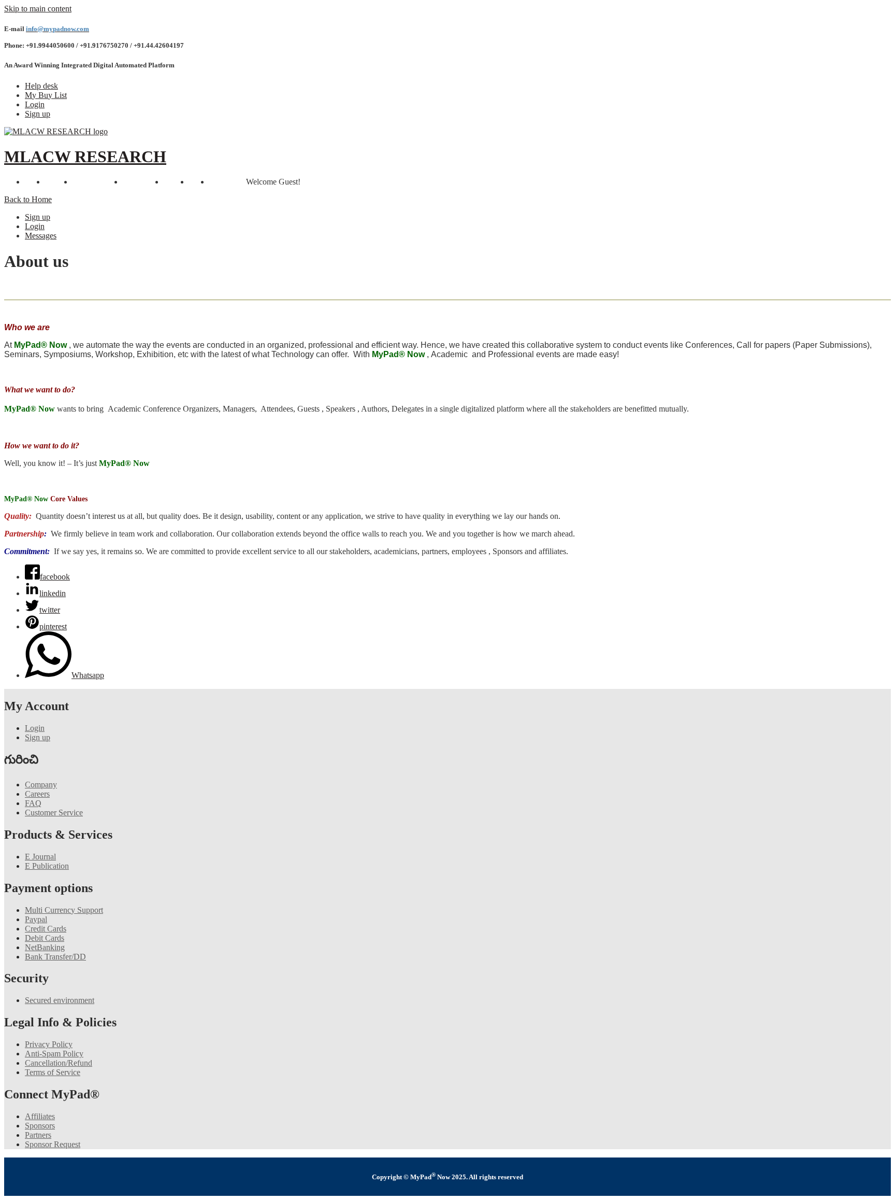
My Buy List (46, 95)
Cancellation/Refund (58, 1062)
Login (35, 104)
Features (59, 181)
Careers (37, 793)
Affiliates (40, 1116)
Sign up (37, 113)
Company (41, 784)
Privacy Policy (49, 1044)
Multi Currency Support (64, 910)
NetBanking (45, 947)
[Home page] (56, 131)
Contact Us (227, 181)
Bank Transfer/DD (55, 956)
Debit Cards (44, 938)
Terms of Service (52, 1072)
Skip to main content (37, 8)
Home (35, 181)
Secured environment (59, 1000)
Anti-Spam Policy (54, 1053)
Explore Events (98, 181)
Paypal (36, 919)
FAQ (33, 803)
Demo (199, 181)
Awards (176, 181)
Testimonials (143, 181)
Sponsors (40, 1125)
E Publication (47, 866)
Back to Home (28, 199)
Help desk (41, 85)
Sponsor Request (52, 1144)
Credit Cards (45, 928)
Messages (40, 235)
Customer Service (54, 812)
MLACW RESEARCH (85, 156)
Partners (38, 1135)
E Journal (40, 856)
